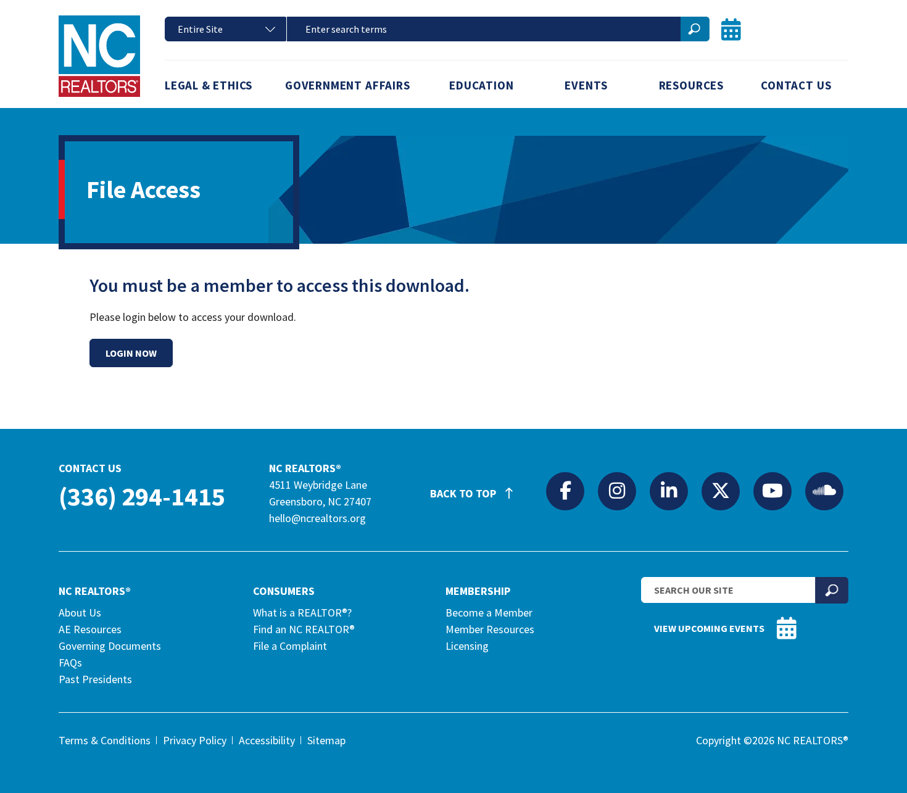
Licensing (467, 646)
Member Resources (489, 629)
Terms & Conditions (105, 740)
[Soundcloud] (824, 490)
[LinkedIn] (669, 490)
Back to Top (464, 493)
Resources (691, 85)
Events (586, 85)
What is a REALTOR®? (302, 612)
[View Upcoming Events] (731, 29)
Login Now (131, 353)
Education (481, 85)
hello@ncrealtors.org (317, 518)
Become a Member (488, 612)
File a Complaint (290, 646)
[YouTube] (772, 490)
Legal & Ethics (208, 85)
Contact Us (796, 85)
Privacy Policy (194, 740)
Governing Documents (110, 646)
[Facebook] (565, 490)
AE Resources (90, 629)
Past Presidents (95, 679)
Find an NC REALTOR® (304, 629)
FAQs (70, 662)
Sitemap (326, 740)
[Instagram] (617, 490)
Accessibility (267, 740)
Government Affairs (347, 85)
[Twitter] (721, 490)
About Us (80, 612)
